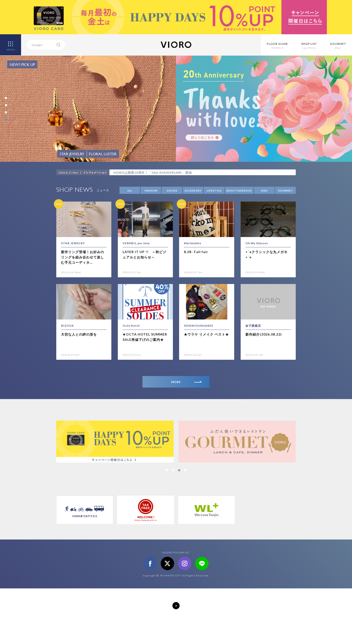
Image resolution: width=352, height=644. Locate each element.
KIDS (264, 190)
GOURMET (285, 190)
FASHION (151, 190)
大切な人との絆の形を (79, 334)
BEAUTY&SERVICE (239, 190)
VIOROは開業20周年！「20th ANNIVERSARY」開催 (152, 172)
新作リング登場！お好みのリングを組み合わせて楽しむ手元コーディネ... (82, 257)
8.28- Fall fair (196, 252)
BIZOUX (67, 325)
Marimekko (192, 243)
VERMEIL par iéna (136, 243)
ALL (129, 190)
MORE (176, 382)
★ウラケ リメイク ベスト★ (206, 334)
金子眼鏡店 (253, 325)
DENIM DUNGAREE (198, 325)
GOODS (172, 190)
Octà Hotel (131, 325)
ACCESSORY (193, 190)
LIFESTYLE (214, 190)
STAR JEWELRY (73, 243)
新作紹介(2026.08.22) (263, 334)
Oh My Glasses (256, 243)
